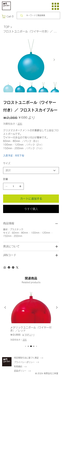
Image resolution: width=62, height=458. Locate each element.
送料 (25, 340)
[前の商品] (5, 307)
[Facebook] (9, 267)
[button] (8, 16)
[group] (31, 316)
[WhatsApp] (5, 267)
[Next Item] (54, 60)
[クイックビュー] (31, 307)
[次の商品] (57, 307)
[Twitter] (17, 267)
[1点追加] (20, 186)
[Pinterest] (13, 267)
